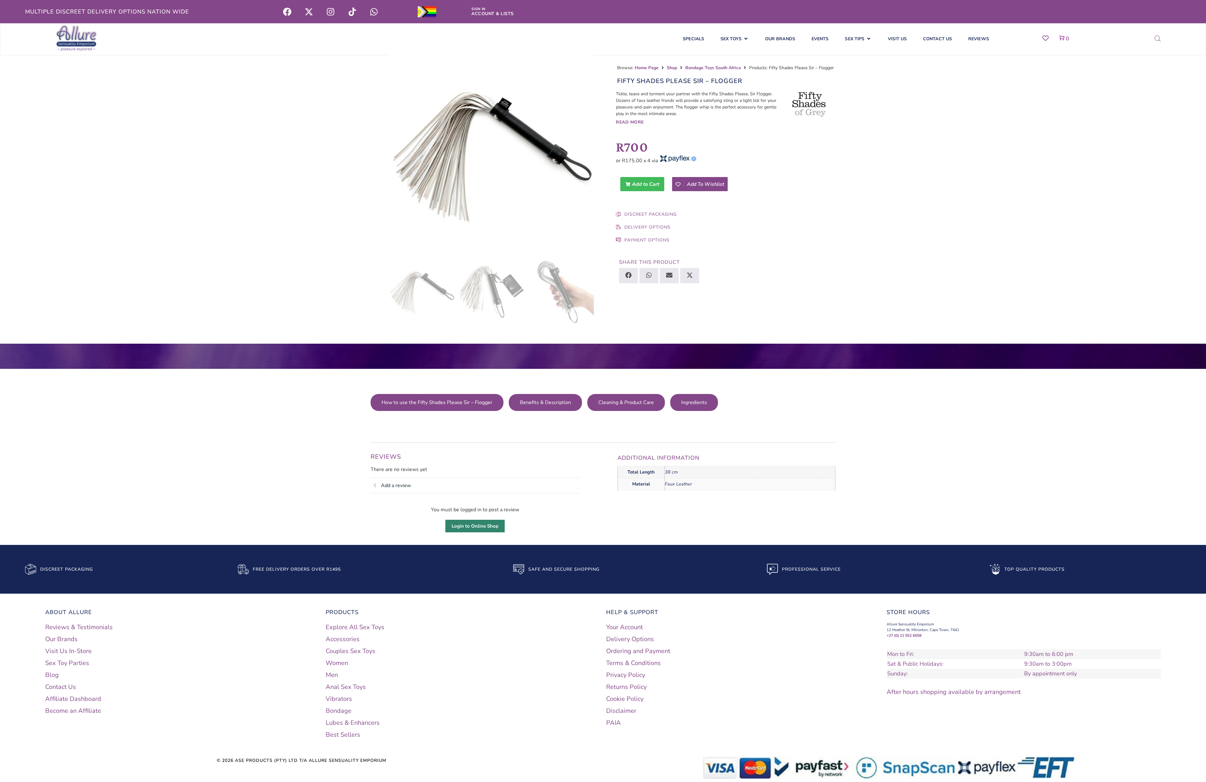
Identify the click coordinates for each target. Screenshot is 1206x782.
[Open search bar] (1157, 39)
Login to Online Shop (475, 520)
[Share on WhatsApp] (648, 275)
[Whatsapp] (373, 11)
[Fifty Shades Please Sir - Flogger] (491, 155)
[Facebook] (287, 11)
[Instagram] (330, 11)
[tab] (407, 402)
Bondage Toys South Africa (713, 68)
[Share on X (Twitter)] (689, 275)
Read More (630, 122)
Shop (672, 68)
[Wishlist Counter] (1045, 38)
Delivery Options (647, 227)
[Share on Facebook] (628, 275)
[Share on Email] (669, 275)
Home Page (647, 68)
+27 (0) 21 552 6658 (904, 629)
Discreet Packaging (650, 214)
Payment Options (647, 240)
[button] (734, 39)
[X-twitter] (308, 11)
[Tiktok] (352, 11)
